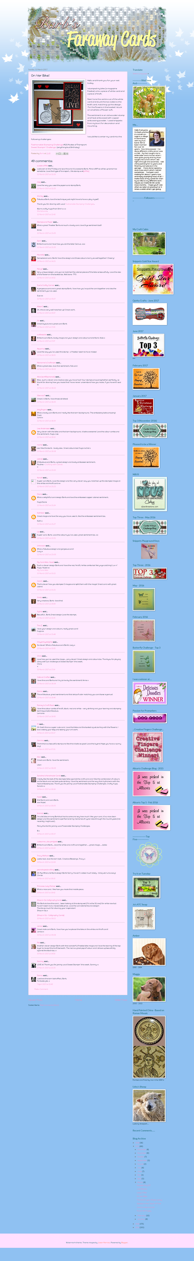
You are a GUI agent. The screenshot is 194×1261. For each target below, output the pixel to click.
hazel (39, 797)
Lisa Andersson (43, 428)
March (140, 1182)
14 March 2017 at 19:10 (46, 879)
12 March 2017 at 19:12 (46, 437)
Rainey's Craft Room (45, 705)
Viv (38, 321)
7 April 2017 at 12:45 (45, 984)
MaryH (40, 269)
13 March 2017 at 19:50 (46, 716)
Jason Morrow (104, 1243)
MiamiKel (40, 255)
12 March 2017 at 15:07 (46, 299)
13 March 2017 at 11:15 (46, 618)
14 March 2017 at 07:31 (46, 749)
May (139, 1175)
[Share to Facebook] (64, 153)
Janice (40, 926)
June (139, 1171)
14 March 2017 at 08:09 (46, 768)
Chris (39, 656)
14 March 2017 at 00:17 (46, 733)
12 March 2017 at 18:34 (46, 421)
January (141, 1219)
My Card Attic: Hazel (45, 562)
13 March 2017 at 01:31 (46, 590)
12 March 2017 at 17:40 (46, 327)
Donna (40, 691)
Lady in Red (142, 1193)
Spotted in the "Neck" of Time (149, 1204)
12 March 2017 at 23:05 (46, 555)
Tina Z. (40, 625)
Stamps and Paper (45, 222)
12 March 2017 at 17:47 (46, 341)
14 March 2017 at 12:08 (46, 862)
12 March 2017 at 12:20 (46, 174)
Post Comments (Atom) (49, 1005)
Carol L (40, 581)
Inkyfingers (42, 410)
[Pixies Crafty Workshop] (149, 558)
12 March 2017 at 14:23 (46, 261)
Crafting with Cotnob (54, 464)
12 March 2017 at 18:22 (46, 369)
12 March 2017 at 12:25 (46, 188)
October (141, 1157)
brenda (40, 813)
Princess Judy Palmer (46, 886)
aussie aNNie (42, 166)
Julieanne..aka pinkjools (47, 842)
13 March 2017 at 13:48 (46, 634)
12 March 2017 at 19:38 (46, 451)
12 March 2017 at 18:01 (46, 355)
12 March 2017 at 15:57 (46, 313)
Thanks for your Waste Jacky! (149, 1200)
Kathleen (41, 513)
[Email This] (57, 153)
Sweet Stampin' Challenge (43, 147)
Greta (39, 597)
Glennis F (41, 396)
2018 (137, 1143)
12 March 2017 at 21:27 (46, 524)
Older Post (121, 999)
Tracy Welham (43, 856)
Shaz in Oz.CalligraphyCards (49, 900)
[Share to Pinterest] (67, 153)
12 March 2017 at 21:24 (46, 505)
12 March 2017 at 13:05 (46, 233)
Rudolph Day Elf (143, 1185)
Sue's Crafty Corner (46, 285)
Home (78, 999)
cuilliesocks (42, 335)
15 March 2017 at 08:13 (46, 918)
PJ (38, 724)
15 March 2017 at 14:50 (46, 954)
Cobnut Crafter (43, 677)
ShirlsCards (42, 211)
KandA (39, 478)
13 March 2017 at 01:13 (46, 573)
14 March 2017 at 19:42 (46, 893)
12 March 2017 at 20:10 (46, 470)
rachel (40, 445)
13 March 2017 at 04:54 (46, 604)
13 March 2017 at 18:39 (46, 684)
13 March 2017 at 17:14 (46, 670)
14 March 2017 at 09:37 (46, 834)
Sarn (39, 241)
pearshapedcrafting (45, 870)
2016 (137, 1224)
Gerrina (40, 740)
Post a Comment (41, 989)
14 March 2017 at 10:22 (46, 848)
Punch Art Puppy (144, 1211)
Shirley (40, 196)
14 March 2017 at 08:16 (46, 789)
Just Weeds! (142, 1189)
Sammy (40, 961)
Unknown (41, 546)
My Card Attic (42, 570)
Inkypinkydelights (45, 642)
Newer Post (35, 999)
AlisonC (40, 307)
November (142, 1153)
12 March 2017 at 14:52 (46, 278)
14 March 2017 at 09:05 (46, 806)
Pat (38, 943)
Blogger (124, 1243)
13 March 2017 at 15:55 (46, 648)
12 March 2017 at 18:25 (46, 402)
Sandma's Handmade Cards (49, 776)
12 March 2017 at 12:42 (46, 214)
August (140, 1164)
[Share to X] (62, 153)
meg (39, 182)
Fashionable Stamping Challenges (79, 204)
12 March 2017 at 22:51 (46, 538)
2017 (137, 1146)
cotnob (40, 459)
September (142, 1160)
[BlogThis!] (59, 153)
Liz (38, 532)
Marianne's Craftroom (46, 363)
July (139, 1168)
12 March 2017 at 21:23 (46, 486)
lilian (39, 757)
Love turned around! (146, 1207)
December (142, 1149)
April (139, 1179)
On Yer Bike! (142, 1196)
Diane (39, 494)
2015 (137, 1227)
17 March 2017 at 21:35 (46, 968)
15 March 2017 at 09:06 (46, 935)
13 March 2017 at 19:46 (46, 698)
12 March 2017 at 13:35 (46, 247)
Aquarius (41, 349)
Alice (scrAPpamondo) (46, 377)
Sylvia (40, 612)
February (141, 1216)
